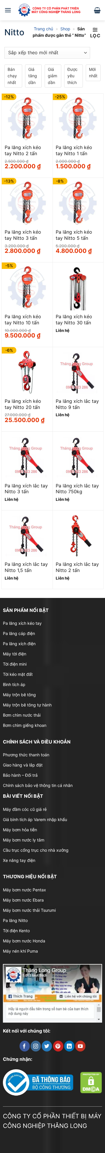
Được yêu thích (72, 76)
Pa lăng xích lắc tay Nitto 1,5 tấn (26, 567)
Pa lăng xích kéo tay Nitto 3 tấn (23, 235)
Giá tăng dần (32, 76)
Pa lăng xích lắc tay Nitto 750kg (77, 489)
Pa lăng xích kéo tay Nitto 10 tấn (23, 320)
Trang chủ (43, 28)
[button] (7, 10)
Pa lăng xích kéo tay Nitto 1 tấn (74, 150)
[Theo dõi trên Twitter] (47, 1046)
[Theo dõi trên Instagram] (36, 1046)
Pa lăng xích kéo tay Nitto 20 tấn (23, 404)
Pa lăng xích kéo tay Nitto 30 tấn (74, 320)
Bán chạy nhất (12, 76)
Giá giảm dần (52, 76)
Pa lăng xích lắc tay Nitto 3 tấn (26, 489)
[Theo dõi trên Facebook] (25, 1046)
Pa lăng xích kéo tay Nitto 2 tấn (23, 150)
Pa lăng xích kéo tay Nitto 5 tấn (74, 235)
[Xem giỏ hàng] (97, 10)
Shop (65, 28)
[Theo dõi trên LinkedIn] (69, 1046)
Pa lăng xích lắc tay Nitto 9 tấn (77, 404)
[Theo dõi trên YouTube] (80, 1046)
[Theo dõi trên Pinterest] (58, 1046)
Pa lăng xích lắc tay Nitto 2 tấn (77, 567)
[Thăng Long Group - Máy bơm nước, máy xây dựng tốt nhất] (53, 10)
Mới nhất (93, 72)
